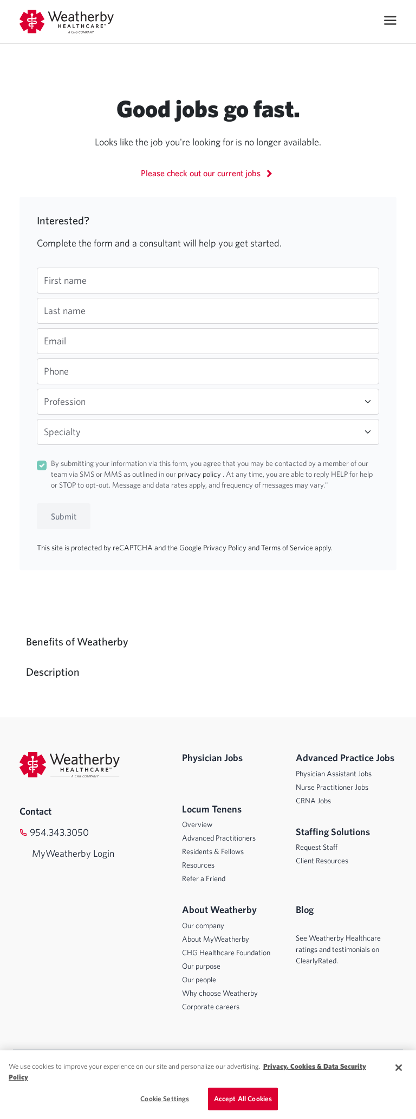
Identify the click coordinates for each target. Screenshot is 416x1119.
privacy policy (200, 474)
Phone (56, 371)
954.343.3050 (59, 832)
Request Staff (316, 847)
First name (65, 280)
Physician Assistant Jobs (334, 773)
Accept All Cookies (243, 1099)
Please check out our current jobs (202, 173)
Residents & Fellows (213, 851)
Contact (35, 811)
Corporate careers (210, 1006)
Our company (203, 925)
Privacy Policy (225, 547)
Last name (65, 310)
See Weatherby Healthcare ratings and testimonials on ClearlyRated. (338, 949)
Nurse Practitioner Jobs (332, 787)
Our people (199, 979)
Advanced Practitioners (219, 838)
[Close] (399, 1068)
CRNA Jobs (313, 800)
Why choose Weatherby (220, 993)
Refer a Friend (203, 878)
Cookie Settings (164, 1099)
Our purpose (201, 966)
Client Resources (322, 860)
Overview (197, 824)
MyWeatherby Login (73, 853)
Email (55, 341)
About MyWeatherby (215, 939)
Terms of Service (288, 547)
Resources (198, 865)
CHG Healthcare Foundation (226, 952)
